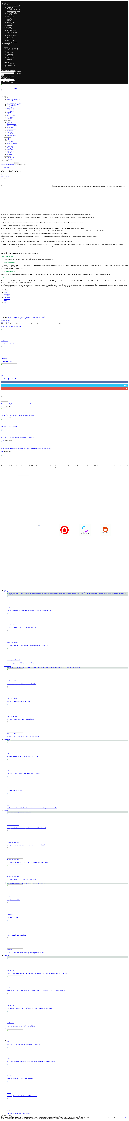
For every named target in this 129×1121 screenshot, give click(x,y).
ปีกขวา (5, 302)
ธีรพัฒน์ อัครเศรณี (5, 176)
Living (8, 45)
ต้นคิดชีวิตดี (9, 25)
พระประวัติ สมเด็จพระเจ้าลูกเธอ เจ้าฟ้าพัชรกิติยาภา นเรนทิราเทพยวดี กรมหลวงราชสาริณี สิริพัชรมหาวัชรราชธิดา (37, 973)
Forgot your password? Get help (7, 76)
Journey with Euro (10, 7)
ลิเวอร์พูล (6, 290)
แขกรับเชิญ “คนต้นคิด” (12, 42)
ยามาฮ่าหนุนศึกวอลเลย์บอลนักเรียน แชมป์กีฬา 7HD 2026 (22, 1096)
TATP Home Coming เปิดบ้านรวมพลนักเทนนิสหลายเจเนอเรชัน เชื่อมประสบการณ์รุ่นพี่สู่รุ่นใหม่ (31, 1061)
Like (126, 382)
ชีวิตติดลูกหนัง (10, 54)
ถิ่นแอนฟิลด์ (6, 295)
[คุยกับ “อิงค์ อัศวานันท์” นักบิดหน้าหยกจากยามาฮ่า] (15, 1074)
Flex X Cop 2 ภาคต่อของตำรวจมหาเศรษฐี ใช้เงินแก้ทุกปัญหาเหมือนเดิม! (26, 952)
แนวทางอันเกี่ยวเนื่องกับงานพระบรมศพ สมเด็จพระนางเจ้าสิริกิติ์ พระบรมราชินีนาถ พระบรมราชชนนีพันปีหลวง (36, 991)
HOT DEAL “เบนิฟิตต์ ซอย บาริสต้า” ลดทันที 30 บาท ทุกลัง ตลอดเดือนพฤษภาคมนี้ (25, 317)
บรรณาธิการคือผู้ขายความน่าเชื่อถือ (9, 378)
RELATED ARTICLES (6, 326)
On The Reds (9, 19)
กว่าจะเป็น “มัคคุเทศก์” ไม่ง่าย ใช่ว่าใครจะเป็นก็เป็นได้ (21, 1026)
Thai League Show (11, 18)
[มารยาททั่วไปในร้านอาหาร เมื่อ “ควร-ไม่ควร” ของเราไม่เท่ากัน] (4, 412)
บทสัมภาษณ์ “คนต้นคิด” (12, 49)
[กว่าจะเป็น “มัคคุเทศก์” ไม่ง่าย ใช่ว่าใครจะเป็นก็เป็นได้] (15, 1021)
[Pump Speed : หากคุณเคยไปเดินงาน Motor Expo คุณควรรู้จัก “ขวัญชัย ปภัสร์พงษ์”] (15, 841)
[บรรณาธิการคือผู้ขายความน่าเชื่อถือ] (9, 374)
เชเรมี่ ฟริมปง (7, 299)
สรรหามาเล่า (10, 33)
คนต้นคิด (9, 20)
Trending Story (7, 62)
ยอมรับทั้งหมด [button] (115, 1117)
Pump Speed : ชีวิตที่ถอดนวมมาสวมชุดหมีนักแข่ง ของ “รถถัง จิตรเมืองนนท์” (26, 828)
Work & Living (7, 43)
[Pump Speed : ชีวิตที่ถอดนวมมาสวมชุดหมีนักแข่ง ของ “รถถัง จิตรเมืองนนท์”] (15, 823)
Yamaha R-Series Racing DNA (13, 11)
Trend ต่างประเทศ (11, 65)
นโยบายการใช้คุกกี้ (123, 1117)
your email (16, 80)
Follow (125, 385)
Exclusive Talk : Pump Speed (13, 48)
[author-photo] (5, 320)
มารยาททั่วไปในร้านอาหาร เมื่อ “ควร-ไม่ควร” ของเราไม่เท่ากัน (17, 415)
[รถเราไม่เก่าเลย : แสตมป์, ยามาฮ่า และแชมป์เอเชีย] (15, 714)
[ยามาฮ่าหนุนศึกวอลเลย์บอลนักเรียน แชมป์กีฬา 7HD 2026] (15, 1091)
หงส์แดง (5, 292)
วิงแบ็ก (5, 300)
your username (17, 71)
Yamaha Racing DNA (11, 12)
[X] (8, 180)
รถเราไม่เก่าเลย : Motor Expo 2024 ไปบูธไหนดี (19, 701)
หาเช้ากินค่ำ (9, 28)
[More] (19, 181)
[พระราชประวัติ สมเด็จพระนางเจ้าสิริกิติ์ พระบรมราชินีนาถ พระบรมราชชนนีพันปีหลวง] (15, 1004)
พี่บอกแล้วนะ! (10, 37)
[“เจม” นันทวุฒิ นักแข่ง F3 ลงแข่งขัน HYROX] (15, 1109)
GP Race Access (10, 8)
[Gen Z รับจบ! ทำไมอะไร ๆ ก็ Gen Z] (4, 423)
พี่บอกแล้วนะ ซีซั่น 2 (11, 35)
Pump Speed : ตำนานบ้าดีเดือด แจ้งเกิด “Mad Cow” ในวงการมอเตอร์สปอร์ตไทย (27, 862)
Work (8, 44)
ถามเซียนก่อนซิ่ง (10, 16)
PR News (5, 66)
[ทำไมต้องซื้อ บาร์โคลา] (9, 357)
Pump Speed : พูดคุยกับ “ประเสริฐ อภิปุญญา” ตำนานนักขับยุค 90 (23, 879)
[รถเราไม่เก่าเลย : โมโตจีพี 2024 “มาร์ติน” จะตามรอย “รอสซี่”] (15, 732)
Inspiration (6, 51)
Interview (6, 47)
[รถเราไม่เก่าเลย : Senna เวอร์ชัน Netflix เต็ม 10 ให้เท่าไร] (15, 679)
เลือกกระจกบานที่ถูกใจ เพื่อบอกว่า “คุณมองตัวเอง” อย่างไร (16, 404)
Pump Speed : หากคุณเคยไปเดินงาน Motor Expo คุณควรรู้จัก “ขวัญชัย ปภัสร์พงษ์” (28, 845)
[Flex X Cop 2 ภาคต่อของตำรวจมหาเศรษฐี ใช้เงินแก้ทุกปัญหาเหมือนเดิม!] (15, 948)
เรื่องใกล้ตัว (9, 38)
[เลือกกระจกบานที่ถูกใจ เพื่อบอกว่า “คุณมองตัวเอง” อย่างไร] (4, 401)
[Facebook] (3, 180)
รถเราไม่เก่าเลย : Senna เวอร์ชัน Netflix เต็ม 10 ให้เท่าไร (21, 684)
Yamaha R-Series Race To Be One (14, 9)
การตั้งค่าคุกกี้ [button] (108, 1117)
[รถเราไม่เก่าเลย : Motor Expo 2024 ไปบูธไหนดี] (15, 697)
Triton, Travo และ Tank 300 (7, 343)
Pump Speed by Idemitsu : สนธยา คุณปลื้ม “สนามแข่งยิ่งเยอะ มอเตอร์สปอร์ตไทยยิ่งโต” (29, 610)
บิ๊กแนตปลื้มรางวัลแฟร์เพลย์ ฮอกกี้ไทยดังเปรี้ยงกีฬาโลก (18, 319)
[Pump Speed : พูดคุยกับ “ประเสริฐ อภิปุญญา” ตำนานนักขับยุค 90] (15, 875)
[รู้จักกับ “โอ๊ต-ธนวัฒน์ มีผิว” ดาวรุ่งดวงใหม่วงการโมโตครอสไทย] (4, 434)
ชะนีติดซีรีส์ (9, 59)
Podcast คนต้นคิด (7, 27)
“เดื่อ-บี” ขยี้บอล (10, 15)
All (7, 593)
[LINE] (13, 180)
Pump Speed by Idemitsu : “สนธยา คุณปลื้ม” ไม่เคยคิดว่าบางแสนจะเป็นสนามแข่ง (27, 645)
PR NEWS (3, 440)
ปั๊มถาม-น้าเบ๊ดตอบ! (11, 22)
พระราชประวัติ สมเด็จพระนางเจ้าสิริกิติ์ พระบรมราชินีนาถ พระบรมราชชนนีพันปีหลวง (29, 1008)
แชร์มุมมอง (9, 60)
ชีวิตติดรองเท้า (10, 56)
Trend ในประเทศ (10, 63)
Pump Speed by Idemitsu (12, 13)
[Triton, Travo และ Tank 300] (9, 339)
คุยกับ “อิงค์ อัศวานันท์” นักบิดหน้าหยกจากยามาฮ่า (20, 1078)
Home (5, 3)
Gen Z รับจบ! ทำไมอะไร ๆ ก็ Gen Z (10, 426)
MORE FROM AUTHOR (16, 326)
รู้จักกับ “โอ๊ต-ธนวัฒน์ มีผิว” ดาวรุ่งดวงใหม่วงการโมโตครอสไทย (17, 437)
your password (17, 73)
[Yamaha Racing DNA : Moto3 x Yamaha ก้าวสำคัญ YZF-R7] (15, 623)
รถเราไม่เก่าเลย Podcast (12, 32)
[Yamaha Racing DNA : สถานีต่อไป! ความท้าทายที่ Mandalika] (15, 658)
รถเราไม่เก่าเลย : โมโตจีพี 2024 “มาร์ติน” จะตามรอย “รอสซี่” (23, 737)
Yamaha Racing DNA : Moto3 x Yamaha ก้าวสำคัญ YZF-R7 (21, 627)
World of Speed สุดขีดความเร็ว (13, 6)
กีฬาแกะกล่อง (10, 24)
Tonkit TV (6, 4)
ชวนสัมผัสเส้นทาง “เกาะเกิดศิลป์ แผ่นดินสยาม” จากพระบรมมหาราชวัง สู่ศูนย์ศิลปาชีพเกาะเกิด (26, 448)
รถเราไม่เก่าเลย (10, 57)
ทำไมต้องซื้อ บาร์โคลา (6, 361)
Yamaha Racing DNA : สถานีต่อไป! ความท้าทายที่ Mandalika (22, 663)
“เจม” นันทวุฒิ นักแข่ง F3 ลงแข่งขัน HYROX (18, 1113)
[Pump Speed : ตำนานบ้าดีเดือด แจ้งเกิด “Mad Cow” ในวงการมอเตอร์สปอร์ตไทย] (15, 858)
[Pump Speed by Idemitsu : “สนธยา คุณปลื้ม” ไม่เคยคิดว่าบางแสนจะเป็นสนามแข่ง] (15, 640)
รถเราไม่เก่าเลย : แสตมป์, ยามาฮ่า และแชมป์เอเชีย (20, 719)
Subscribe (125, 388)
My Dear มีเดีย (10, 52)
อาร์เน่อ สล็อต (7, 297)
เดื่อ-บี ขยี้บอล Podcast (11, 30)
